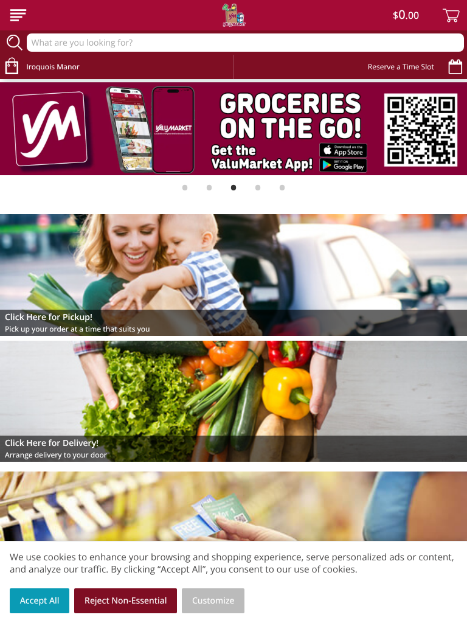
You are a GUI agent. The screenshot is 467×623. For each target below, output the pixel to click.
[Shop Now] (18, 15)
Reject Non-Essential (126, 601)
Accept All (40, 601)
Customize (213, 601)
